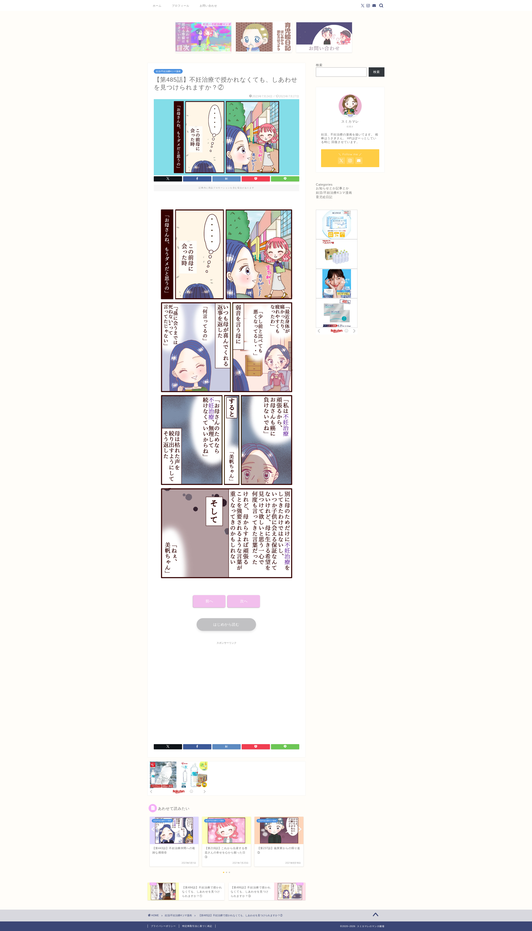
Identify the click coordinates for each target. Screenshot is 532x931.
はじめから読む (226, 624)
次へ (244, 601)
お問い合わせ (208, 5)
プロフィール (180, 5)
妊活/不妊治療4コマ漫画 (168, 71)
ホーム (157, 5)
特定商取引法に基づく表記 (197, 926)
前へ (209, 601)
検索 (319, 65)
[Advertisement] (226, 690)
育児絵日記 (324, 197)
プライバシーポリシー (163, 926)
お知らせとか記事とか (332, 188)
